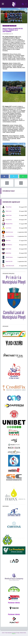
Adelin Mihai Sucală (10, 265)
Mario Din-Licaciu (9, 232)
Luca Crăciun (8, 228)
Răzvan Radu (8, 207)
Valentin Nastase (9, 257)
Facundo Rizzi (9, 219)
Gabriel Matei (8, 248)
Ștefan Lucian (8, 211)
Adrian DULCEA (9, 261)
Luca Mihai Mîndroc (10, 236)
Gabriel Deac (8, 253)
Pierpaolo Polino (9, 223)
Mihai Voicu (8, 240)
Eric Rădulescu (9, 244)
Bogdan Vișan (9, 215)
